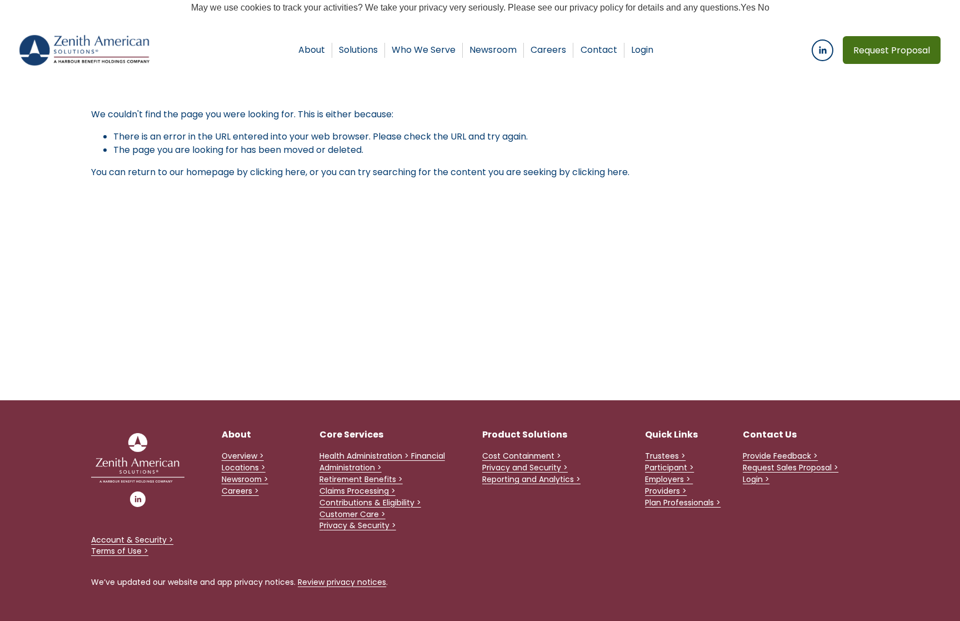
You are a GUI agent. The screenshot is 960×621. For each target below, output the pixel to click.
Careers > (240, 490)
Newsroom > (245, 479)
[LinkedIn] (822, 50)
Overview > (243, 455)
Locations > (244, 467)
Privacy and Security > (525, 467)
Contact (599, 49)
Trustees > (665, 455)
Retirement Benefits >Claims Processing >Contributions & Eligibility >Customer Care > (370, 497)
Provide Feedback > (780, 455)
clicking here (278, 172)
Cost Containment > (521, 455)
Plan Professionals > (683, 502)
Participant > (669, 467)
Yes (748, 7)
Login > (756, 479)
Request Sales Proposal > (790, 467)
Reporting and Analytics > (531, 479)
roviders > (668, 490)
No (763, 7)
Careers (548, 49)
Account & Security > (132, 539)
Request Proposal (891, 50)
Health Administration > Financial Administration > (382, 461)
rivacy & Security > (360, 525)
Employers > (669, 479)
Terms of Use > (119, 551)
